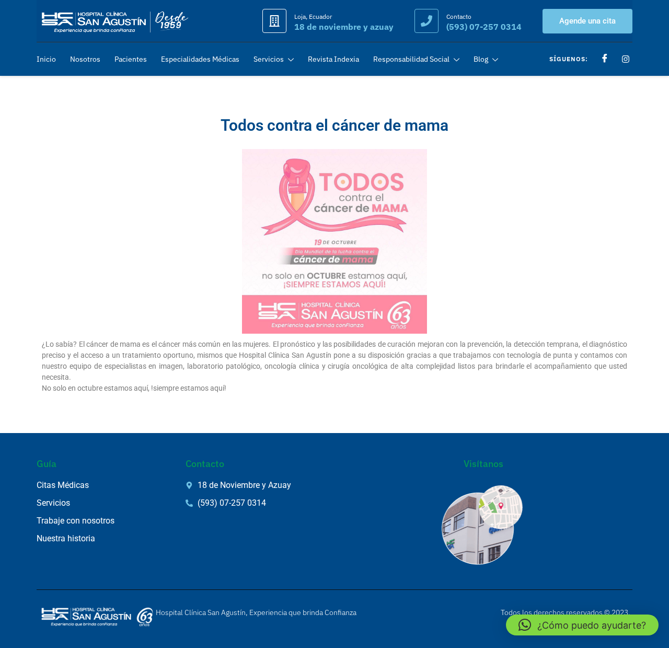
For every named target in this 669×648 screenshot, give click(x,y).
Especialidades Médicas (200, 59)
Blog (481, 59)
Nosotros (85, 59)
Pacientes (130, 59)
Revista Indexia (333, 59)
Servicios (268, 59)
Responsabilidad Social (411, 59)
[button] (582, 625)
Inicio (46, 59)
